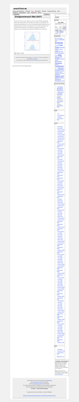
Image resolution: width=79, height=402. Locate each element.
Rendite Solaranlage (60, 94)
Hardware (62, 47)
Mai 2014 (60, 165)
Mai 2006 (60, 328)
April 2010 (60, 238)
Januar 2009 (61, 265)
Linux (56, 55)
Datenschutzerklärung (18, 11)
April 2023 (60, 128)
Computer (61, 39)
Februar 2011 (61, 218)
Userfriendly (62, 73)
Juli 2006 (60, 325)
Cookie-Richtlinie (59, 374)
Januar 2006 (61, 335)
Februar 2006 (61, 333)
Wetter (57, 77)
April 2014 (60, 167)
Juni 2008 (60, 280)
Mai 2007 (60, 305)
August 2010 (61, 231)
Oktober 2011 (61, 210)
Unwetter (46, 14)
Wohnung (58, 79)
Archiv (39, 12)
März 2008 (60, 285)
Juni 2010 (60, 234)
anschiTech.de (20, 8)
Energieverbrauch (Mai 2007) (28, 17)
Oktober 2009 (61, 250)
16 (63, 28)
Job (56, 51)
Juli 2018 (60, 133)
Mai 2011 (60, 214)
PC (61, 57)
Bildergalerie (23, 12)
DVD (56, 40)
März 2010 (60, 239)
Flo (58, 113)
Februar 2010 (61, 241)
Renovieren (58, 61)
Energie (30, 58)
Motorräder (38, 11)
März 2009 (60, 262)
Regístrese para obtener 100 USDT (60, 88)
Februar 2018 (61, 134)
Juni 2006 (60, 327)
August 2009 (61, 254)
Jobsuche (16, 14)
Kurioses (61, 53)
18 (56, 30)
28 (60, 32)
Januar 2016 (61, 154)
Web (62, 76)
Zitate (63, 80)
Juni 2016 (60, 151)
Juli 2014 (60, 162)
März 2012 (60, 202)
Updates (57, 73)
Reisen (56, 60)
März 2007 (60, 308)
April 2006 (60, 330)
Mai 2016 (60, 153)
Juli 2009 (60, 256)
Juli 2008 (60, 279)
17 (65, 28)
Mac (60, 55)
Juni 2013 (60, 182)
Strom (36, 58)
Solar (56, 69)
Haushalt (61, 49)
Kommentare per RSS (37, 383)
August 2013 (61, 180)
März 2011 (60, 216)
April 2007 (60, 307)
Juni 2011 (60, 213)
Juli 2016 (60, 150)
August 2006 (61, 323)
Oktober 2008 (61, 273)
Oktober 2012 (61, 194)
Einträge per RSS (38, 382)
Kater (59, 51)
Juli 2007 (60, 302)
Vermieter (57, 74)
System (62, 70)
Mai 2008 (60, 282)
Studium (57, 70)
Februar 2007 (61, 310)
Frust (61, 45)
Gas (34, 58)
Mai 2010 (60, 236)
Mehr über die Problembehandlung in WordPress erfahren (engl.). (39, 395)
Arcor (56, 38)
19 (57, 30)
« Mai (56, 33)
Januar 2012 (61, 205)
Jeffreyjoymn (61, 92)
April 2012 (60, 200)
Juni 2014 (60, 164)
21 (60, 30)
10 (65, 27)
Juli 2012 (60, 199)
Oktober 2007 (61, 296)
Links (28, 12)
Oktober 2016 (61, 144)
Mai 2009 (60, 259)
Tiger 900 (57, 72)
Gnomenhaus (61, 115)
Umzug (60, 72)
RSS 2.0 (36, 60)
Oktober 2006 (61, 319)
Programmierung (51, 11)
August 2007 (61, 300)
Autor (58, 11)
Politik (57, 58)
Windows (62, 77)
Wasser (57, 76)
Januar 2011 (61, 219)
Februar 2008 (61, 287)
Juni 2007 (60, 304)
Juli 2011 (60, 211)
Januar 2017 (61, 139)
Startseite (27, 11)
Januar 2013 (61, 187)
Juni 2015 (60, 159)
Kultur (56, 53)
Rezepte (44, 11)
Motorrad (57, 57)
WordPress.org (60, 356)
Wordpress (58, 81)
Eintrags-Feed (61, 351)
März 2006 (60, 331)
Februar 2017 (61, 137)
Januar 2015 (61, 161)
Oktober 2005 (61, 342)
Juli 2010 (60, 233)
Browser (56, 39)
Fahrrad (56, 45)
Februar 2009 (61, 264)
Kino (62, 51)
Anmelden (60, 349)
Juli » (60, 33)
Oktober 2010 (61, 227)
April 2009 (60, 261)
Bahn (59, 38)
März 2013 (60, 185)
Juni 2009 (60, 257)
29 (62, 32)
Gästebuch (15, 12)
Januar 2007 (61, 312)
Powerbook (62, 58)
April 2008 (60, 284)
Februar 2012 (61, 204)
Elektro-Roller (60, 90)
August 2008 (61, 277)
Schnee (56, 64)
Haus (56, 49)
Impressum (34, 12)
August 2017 (61, 136)
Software (59, 66)
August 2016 (61, 148)
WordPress (49, 380)
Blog (32, 11)
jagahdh (60, 116)
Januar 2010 (61, 242)
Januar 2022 (61, 131)
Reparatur (58, 63)
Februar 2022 (61, 129)
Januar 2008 (61, 289)
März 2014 (60, 169)
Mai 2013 (60, 184)
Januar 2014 (61, 170)
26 (57, 32)
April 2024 (60, 126)
